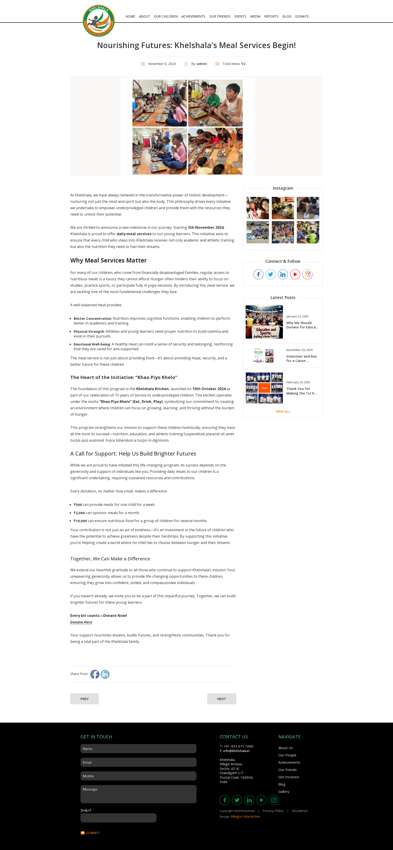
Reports (271, 16)
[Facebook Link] (258, 274)
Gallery (283, 791)
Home (130, 16)
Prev (84, 698)
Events (240, 16)
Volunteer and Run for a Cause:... (301, 358)
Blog (286, 16)
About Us (285, 747)
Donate (302, 16)
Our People (287, 755)
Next (221, 698)
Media (255, 16)
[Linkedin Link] (283, 274)
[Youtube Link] (295, 274)
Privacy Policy (273, 810)
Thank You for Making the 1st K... (301, 390)
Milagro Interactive (245, 816)
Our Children (166, 16)
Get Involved (288, 777)
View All (283, 411)
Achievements (193, 16)
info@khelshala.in (236, 750)
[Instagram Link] (307, 274)
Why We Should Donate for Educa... (302, 325)
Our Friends (219, 16)
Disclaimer (300, 810)
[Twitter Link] (270, 274)
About (144, 16)
